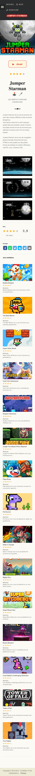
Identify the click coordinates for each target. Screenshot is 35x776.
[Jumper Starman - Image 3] (17, 210)
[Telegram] (25, 248)
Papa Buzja (7, 479)
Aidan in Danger (8, 545)
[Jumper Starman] (17, 37)
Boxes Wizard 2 (8, 643)
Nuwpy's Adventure (9, 414)
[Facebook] (5, 248)
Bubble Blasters (8, 283)
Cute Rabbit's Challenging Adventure (15, 675)
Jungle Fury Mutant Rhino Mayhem (15, 446)
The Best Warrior (8, 315)
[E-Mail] (29, 248)
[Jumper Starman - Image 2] (17, 188)
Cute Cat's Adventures (10, 381)
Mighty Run (7, 577)
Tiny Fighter (7, 741)
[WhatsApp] (10, 248)
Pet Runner (7, 512)
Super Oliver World (9, 348)
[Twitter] (15, 248)
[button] (2, 7)
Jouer (17, 64)
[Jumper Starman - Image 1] (17, 166)
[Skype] (20, 248)
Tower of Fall (7, 708)
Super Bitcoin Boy (9, 610)
